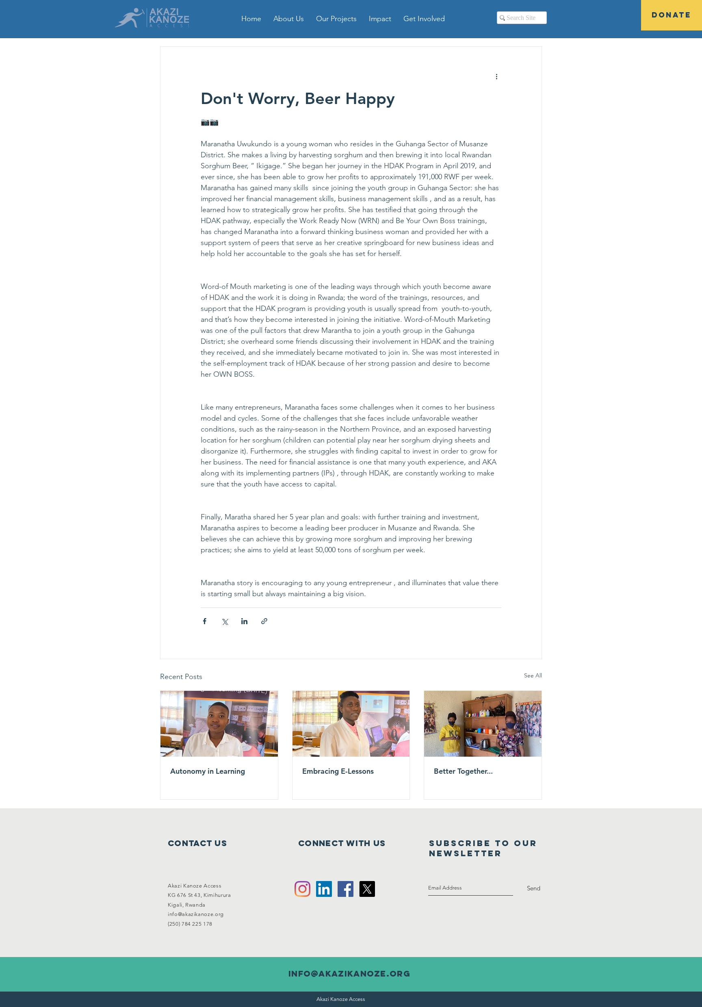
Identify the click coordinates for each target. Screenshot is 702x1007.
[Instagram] (302, 889)
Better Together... (463, 771)
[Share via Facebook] (204, 621)
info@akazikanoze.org (196, 914)
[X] (367, 889)
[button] (288, 18)
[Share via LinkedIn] (244, 621)
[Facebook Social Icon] (345, 889)
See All (533, 675)
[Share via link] (264, 621)
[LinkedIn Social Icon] (324, 889)
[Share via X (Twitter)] (224, 621)
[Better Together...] (483, 724)
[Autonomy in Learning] (219, 724)
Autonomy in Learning (207, 771)
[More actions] (496, 76)
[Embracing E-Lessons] (351, 724)
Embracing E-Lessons (338, 771)
